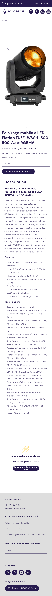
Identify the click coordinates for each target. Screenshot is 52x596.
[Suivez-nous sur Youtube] (28, 572)
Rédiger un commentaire (25, 148)
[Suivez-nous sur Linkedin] (21, 572)
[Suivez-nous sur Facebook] (8, 572)
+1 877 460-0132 (13, 505)
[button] (48, 11)
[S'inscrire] (44, 551)
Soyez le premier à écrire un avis (26, 468)
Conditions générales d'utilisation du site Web (25, 534)
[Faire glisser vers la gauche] (20, 127)
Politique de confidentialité (17, 523)
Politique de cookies (14, 529)
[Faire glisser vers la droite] (31, 127)
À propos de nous (10, 3)
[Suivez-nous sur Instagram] (14, 572)
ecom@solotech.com (15, 508)
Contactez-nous (42, 3)
